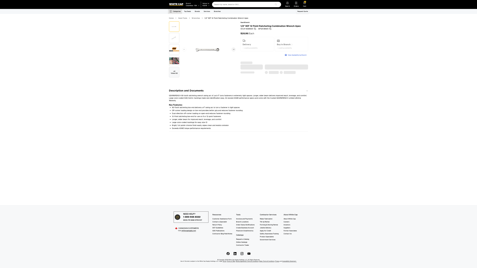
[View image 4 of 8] (174, 61)
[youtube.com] (248, 253)
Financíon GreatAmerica (244, 231)
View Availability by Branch (297, 55)
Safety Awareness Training (269, 234)
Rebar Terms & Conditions (266, 261)
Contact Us (288, 234)
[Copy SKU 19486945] (255, 29)
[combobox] (242, 4)
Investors (287, 225)
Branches (217, 11)
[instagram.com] (241, 253)
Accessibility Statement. (289, 261)
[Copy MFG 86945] (270, 29)
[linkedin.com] (235, 253)
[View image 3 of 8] (174, 49)
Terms (224, 261)
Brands (197, 11)
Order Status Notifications (245, 225)
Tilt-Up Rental (264, 222)
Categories (177, 11)
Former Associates (290, 231)
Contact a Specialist (219, 222)
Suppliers (287, 228)
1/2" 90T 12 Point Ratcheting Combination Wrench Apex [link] (226, 18)
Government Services (267, 240)
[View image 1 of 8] (174, 26)
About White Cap (290, 219)
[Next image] (234, 49)
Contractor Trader (242, 245)
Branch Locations (242, 222)
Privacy (277, 261)
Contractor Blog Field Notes (222, 234)
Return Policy (217, 225)
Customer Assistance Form (222, 219)
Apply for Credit (265, 231)
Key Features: (175, 105)
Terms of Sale (231, 261)
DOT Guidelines (217, 228)
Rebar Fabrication (266, 219)
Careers (286, 222)
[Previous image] (184, 49)
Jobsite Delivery (265, 228)
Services (207, 11)
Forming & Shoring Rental (269, 225)
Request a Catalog (242, 239)
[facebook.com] (228, 253)
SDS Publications (218, 231)
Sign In (287, 6)
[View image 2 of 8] (174, 38)
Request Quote (302, 11)
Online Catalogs (241, 242)
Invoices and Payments (244, 219)
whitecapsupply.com (188, 231)
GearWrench (245, 22)
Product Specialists (267, 237)
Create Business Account (245, 228)
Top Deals (187, 11)
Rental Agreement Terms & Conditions (247, 261)
